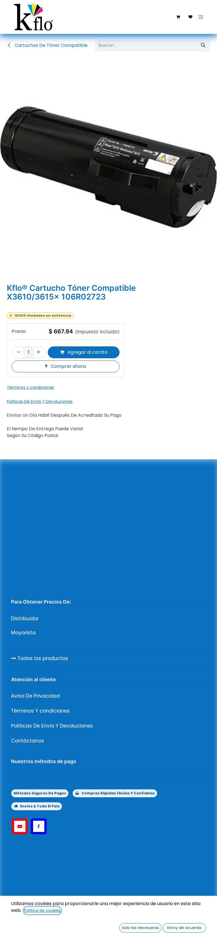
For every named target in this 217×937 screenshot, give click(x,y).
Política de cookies (42, 910)
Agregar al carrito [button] (86, 352)
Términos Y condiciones (40, 710)
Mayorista (23, 632)
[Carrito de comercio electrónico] (178, 17)
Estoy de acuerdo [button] (184, 928)
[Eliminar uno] (17, 352)
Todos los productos (42, 658)
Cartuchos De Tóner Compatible (51, 45)
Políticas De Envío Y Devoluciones (52, 725)
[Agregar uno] (39, 352)
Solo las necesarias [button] (140, 928)
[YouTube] (20, 826)
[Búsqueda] (203, 45)
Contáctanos (27, 740)
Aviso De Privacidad (35, 696)
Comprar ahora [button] (68, 366)
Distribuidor (25, 618)
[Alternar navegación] (201, 17)
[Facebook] (39, 826)
